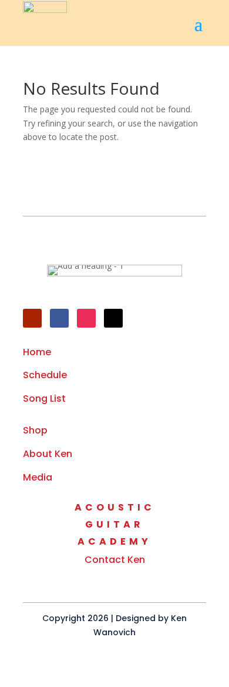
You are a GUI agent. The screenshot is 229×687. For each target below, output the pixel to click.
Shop (35, 430)
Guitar (114, 524)
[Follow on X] (113, 318)
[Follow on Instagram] (86, 318)
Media (37, 477)
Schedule (45, 375)
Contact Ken (115, 559)
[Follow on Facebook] (59, 318)
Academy (114, 541)
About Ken (47, 454)
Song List (44, 398)
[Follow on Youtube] (32, 318)
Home (37, 352)
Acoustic (115, 507)
